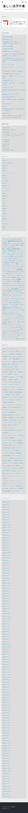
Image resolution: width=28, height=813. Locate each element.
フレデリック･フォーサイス (14, 483)
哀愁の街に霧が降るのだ (8, 415)
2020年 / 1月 (6, 669)
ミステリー (5, 191)
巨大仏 (23, 287)
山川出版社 (5, 420)
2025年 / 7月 (6, 507)
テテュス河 (15, 283)
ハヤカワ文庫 (6, 271)
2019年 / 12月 (6, 672)
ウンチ (12, 387)
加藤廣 (23, 310)
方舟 (22, 319)
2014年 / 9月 (6, 773)
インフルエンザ (13, 269)
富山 (14, 254)
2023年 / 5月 (6, 570)
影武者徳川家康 (16, 256)
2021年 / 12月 (6, 613)
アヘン (23, 327)
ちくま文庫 (21, 243)
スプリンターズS (11, 304)
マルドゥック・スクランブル (11, 267)
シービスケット (12, 389)
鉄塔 (4, 470)
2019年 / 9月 (6, 679)
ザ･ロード (5, 412)
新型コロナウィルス (11, 308)
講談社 (11, 254)
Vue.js (21, 356)
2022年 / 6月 (6, 598)
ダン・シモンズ (6, 325)
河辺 (17, 314)
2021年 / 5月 (6, 631)
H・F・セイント (11, 486)
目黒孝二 (4, 291)
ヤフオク (5, 247)
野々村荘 (15, 425)
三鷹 (14, 338)
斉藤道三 (10, 460)
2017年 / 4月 (6, 715)
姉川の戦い (5, 266)
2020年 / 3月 (6, 664)
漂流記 (4, 206)
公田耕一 (5, 359)
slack (18, 323)
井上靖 (4, 267)
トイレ (21, 281)
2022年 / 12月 (6, 583)
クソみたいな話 (6, 163)
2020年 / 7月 (6, 654)
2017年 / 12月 (6, 705)
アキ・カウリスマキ (13, 397)
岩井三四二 (22, 277)
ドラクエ (15, 323)
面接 (18, 281)
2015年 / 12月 (6, 745)
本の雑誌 (14, 289)
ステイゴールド (9, 252)
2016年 (4, 16)
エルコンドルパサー (20, 252)
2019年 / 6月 (6, 687)
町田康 (21, 329)
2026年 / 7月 (6, 502)
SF (3, 183)
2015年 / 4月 (6, 758)
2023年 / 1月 (6, 580)
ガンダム (20, 420)
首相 (17, 293)
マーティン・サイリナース (8, 338)
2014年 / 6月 (6, 781)
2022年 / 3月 (6, 606)
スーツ (4, 273)
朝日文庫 (19, 302)
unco (18, 329)
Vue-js (11, 239)
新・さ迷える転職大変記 (11, 249)
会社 (16, 285)
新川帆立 (7, 273)
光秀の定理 (17, 304)
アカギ (17, 377)
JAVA (22, 333)
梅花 (22, 377)
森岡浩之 (21, 256)
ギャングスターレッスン (8, 404)
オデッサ (11, 463)
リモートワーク (9, 314)
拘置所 (8, 318)
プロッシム (5, 354)
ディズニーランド (17, 445)
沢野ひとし (11, 295)
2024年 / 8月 (6, 535)
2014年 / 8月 (6, 776)
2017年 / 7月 (6, 712)
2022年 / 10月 (6, 588)
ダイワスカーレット (6, 296)
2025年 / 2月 (6, 520)
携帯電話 (17, 277)
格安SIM (18, 316)
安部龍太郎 (13, 331)
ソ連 (18, 287)
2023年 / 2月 (6, 578)
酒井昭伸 (14, 281)
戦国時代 (5, 323)
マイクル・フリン (7, 468)
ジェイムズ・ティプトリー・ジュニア (11, 481)
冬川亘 (4, 349)
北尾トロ (4, 289)
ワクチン (21, 264)
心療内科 (4, 310)
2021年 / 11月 (6, 616)
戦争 (4, 252)
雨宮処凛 (5, 417)
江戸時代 (19, 285)
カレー (4, 216)
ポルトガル (13, 318)
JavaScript (21, 260)
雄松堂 (11, 392)
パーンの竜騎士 (12, 245)
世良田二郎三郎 (10, 321)
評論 (4, 226)
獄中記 (4, 196)
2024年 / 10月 (6, 530)
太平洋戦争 (8, 293)
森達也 (19, 298)
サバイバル (5, 318)
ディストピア (6, 453)
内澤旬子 (14, 252)
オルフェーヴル (8, 334)
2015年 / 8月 (6, 756)
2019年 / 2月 (6, 697)
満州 (24, 304)
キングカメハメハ (18, 273)
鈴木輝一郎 (9, 262)
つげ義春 (16, 262)
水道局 (9, 374)
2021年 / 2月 (6, 639)
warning (22, 289)
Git (13, 465)
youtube (22, 321)
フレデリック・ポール (8, 384)
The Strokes (5, 437)
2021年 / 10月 (6, 619)
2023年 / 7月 (6, 565)
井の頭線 (17, 243)
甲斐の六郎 (18, 354)
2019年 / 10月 (6, 677)
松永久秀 (4, 269)
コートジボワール (16, 473)
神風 (4, 473)
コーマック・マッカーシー (9, 399)
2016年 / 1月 (6, 743)
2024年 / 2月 (6, 547)
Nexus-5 (5, 295)
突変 (21, 254)
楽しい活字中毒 (14, 6)
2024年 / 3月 (6, 545)
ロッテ (4, 374)
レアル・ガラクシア (13, 356)
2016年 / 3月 (6, 738)
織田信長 (20, 269)
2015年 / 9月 (6, 753)
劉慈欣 (11, 325)
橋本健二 (15, 250)
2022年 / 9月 (6, 591)
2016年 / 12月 (6, 723)
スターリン (5, 281)
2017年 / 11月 (6, 707)
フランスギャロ (5, 260)
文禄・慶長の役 (6, 319)
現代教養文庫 (14, 306)
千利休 (14, 333)
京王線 (22, 298)
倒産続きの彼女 (6, 364)
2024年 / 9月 (6, 532)
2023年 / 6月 (6, 568)
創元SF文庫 (14, 279)
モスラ (16, 384)
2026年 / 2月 (6, 504)
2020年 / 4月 (6, 662)
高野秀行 (5, 322)
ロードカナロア (5, 302)
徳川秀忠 (4, 312)
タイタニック (6, 387)
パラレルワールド (13, 422)
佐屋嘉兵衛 (5, 432)
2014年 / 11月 (6, 771)
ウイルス (5, 382)
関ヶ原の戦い (12, 247)
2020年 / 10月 (6, 646)
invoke (19, 458)
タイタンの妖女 (15, 394)
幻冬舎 (19, 325)
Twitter (10, 260)
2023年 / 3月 (6, 575)
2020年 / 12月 (6, 644)
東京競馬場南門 (5, 245)
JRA (12, 262)
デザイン (5, 422)
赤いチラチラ (6, 224)
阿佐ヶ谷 (5, 463)
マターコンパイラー (7, 410)
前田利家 (12, 354)
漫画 (4, 193)
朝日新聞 (18, 334)
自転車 (20, 267)
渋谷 (12, 271)
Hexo (13, 327)
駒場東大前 (12, 241)
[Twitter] (22, 2)
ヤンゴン (16, 476)
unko (12, 298)
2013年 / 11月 (6, 789)
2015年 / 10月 (6, 750)
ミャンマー (5, 254)
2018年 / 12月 (6, 702)
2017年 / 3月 (6, 717)
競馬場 (23, 285)
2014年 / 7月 (6, 778)
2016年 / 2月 (6, 740)
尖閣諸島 (19, 239)
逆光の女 (15, 382)
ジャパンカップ (16, 312)
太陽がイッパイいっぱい (8, 351)
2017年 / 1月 (6, 720)
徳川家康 (9, 291)
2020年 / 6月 (6, 657)
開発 (8, 281)
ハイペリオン (12, 264)
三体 (13, 258)
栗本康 (21, 463)
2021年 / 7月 (6, 626)
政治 (4, 229)
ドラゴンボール (6, 361)
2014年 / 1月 (6, 783)
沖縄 (20, 289)
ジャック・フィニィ (18, 410)
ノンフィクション (7, 173)
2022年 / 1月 (6, 611)
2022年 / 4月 (6, 603)
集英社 (18, 275)
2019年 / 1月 (6, 700)
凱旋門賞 (18, 245)
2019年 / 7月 (6, 684)
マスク (14, 325)
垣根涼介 (5, 331)
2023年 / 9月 (6, 560)
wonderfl (11, 402)
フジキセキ (12, 319)
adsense (8, 269)
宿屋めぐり (17, 258)
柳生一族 (21, 318)
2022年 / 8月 (6, 593)
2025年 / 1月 (6, 522)
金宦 (10, 382)
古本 (9, 323)
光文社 (13, 448)
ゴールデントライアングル (16, 296)
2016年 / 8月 (6, 730)
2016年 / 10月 (6, 728)
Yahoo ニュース (19, 351)
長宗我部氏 (5, 377)
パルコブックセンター (7, 329)
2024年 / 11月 (6, 527)
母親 (17, 369)
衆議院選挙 (18, 338)
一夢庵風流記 (21, 293)
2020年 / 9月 (6, 649)
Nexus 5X (5, 372)
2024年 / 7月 (6, 537)
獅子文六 (9, 470)
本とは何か (18, 404)
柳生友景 (19, 440)
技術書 (4, 218)
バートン (19, 448)
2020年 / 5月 (6, 659)
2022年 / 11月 (6, 585)
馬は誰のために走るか (8, 366)
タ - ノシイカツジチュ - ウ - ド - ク (14, 9)
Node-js (8, 266)
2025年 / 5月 (6, 512)
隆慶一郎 (10, 302)
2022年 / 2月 (6, 608)
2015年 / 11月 (6, 748)
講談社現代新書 (6, 455)
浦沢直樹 (5, 356)
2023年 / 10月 (6, 558)
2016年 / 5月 (6, 735)
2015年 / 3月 (6, 761)
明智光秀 (15, 302)
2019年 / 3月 (6, 695)
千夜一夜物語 (16, 300)
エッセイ (5, 201)
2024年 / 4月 (6, 542)
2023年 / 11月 (6, 555)
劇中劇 (20, 308)
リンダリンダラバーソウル (12, 275)
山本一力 (19, 319)
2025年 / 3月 (6, 517)
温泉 (3, 306)
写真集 (4, 213)
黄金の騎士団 (17, 407)
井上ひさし (17, 254)
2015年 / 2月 (6, 763)
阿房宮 (16, 379)
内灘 (20, 287)
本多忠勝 (21, 488)
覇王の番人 (5, 336)
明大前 (22, 275)
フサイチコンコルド (7, 427)
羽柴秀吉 (4, 275)
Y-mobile (13, 277)
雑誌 (4, 211)
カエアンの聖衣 (9, 312)
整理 (16, 366)
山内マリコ (22, 266)
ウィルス (17, 417)
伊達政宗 (11, 379)
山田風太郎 (18, 453)
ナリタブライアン (6, 239)
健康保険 (20, 443)
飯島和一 (15, 470)
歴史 (4, 175)
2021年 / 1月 (6, 641)
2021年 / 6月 (6, 629)
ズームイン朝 (15, 491)
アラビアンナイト (20, 250)
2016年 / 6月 (6, 733)
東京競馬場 (9, 289)
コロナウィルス (21, 262)
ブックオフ (17, 321)
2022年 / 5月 (6, 601)
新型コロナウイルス (7, 333)
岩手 (21, 397)
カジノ (11, 323)
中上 (15, 372)
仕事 (4, 165)
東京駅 (17, 465)
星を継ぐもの (13, 458)
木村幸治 (5, 443)
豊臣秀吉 (5, 243)
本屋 (4, 203)
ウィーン (21, 470)
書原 (14, 295)
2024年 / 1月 (6, 550)
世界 (3, 334)
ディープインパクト (15, 266)
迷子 (11, 281)
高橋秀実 (10, 258)
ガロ (17, 260)
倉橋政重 (11, 417)
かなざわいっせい (8, 306)
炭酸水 (11, 372)
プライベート (14, 334)
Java (3, 264)
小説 (4, 178)
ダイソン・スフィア (7, 476)
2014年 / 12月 (6, 768)
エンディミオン (6, 287)
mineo (20, 310)
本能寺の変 (5, 283)
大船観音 (5, 402)
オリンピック (13, 293)
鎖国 (10, 445)
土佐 (18, 399)
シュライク (12, 243)
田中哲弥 (5, 445)
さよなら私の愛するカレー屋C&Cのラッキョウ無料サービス (17, 24)
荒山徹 (4, 293)
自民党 (4, 285)
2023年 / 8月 (6, 563)
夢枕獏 (18, 331)
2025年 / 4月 (6, 514)
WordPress (12, 273)
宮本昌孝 (17, 318)
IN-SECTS (14, 291)
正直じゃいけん (13, 488)
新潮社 (20, 314)
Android (5, 185)
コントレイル (14, 329)
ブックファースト (13, 287)
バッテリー (11, 283)
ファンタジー (6, 188)
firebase (15, 298)
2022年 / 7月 (6, 596)
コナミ (10, 359)
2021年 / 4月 (6, 634)
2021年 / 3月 (6, 636)
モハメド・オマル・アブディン (10, 435)
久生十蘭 (4, 262)
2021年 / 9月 (6, 621)
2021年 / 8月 (6, 624)
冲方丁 (21, 295)
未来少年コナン (21, 283)
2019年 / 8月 (6, 682)
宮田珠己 (22, 338)
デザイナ (5, 251)
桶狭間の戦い (19, 291)
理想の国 (17, 295)
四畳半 (4, 277)
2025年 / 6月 (6, 509)
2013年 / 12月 (6, 786)
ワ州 (8, 247)
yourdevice (5, 488)
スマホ (4, 256)
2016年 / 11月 (6, 725)
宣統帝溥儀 (11, 412)
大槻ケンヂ (18, 333)
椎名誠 (6, 264)
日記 (4, 160)
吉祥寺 (19, 327)
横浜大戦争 (15, 239)
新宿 (8, 254)
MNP (13, 310)
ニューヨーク (10, 300)
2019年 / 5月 (6, 690)
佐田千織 (19, 486)
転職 (4, 168)
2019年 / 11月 (6, 674)
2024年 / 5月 (6, 540)
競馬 (4, 170)
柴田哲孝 (20, 389)
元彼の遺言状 (5, 304)
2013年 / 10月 (6, 791)
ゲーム (22, 325)
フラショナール (5, 316)
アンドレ (15, 374)
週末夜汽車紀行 (6, 448)
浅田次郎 (23, 271)
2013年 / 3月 (6, 796)
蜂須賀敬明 (16, 271)
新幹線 (12, 453)
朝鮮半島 (14, 260)
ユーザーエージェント (8, 450)
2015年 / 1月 (6, 766)
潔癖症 (16, 327)
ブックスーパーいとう (7, 327)
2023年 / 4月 (6, 573)
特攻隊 (9, 425)
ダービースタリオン (11, 336)
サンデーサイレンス (7, 298)
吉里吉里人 (8, 277)
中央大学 (5, 478)
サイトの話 (5, 180)
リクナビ (17, 336)
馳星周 (22, 316)
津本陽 (8, 256)
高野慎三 (5, 379)
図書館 (4, 208)
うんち (15, 319)
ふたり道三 (5, 241)
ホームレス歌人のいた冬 (8, 369)
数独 (6, 300)
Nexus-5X (19, 241)
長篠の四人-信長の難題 (10, 285)
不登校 (21, 304)
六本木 (19, 271)
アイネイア (9, 310)
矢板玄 (4, 460)
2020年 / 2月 (6, 667)
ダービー (16, 310)
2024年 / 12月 (6, 525)
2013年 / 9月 (6, 794)
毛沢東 (4, 425)
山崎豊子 (9, 465)
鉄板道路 (12, 377)
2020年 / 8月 (6, 652)
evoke (22, 417)
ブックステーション (13, 316)
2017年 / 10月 (6, 710)
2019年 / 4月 (6, 692)
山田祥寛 (16, 460)
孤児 (18, 267)
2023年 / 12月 (6, 553)
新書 (4, 198)
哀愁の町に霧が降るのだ (7, 279)
